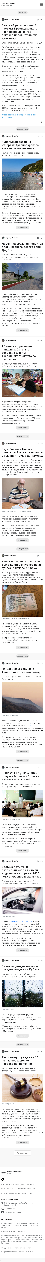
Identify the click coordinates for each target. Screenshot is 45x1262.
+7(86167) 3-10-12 (11, 1209)
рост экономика (29, 115)
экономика (7, 117)
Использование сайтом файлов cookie (16, 1193)
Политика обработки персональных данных (18, 1188)
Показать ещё (22, 1153)
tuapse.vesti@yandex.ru (13, 1212)
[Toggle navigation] (41, 4)
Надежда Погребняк (12, 19)
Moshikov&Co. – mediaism (23, 1252)
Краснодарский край (12, 115)
